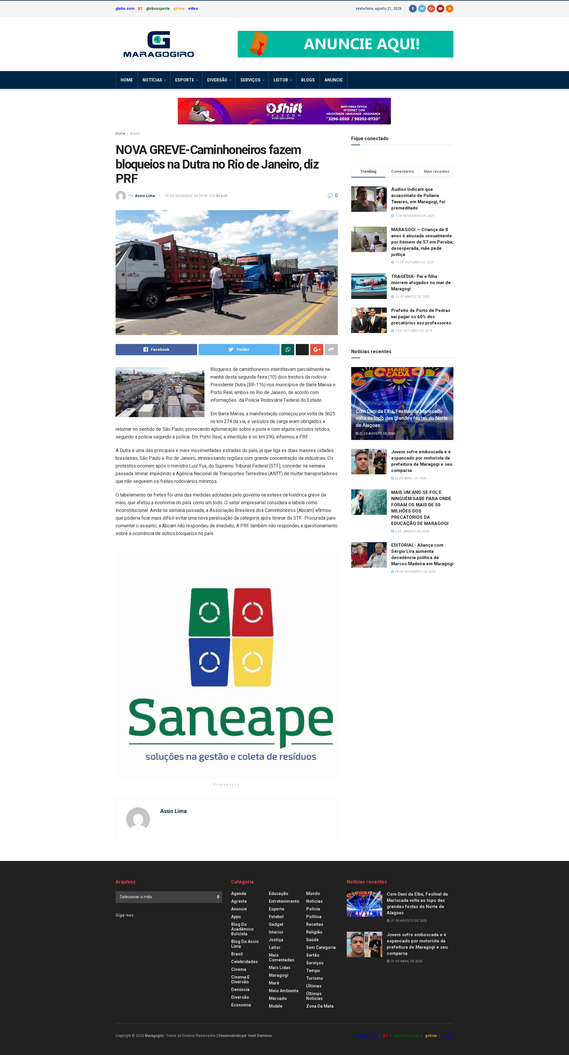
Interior (276, 932)
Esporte (184, 80)
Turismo (314, 978)
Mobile (275, 1006)
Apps (236, 916)
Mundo (313, 893)
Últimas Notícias (314, 996)
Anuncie (334, 80)
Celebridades (244, 961)
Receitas (314, 924)
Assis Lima (145, 195)
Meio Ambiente (283, 990)
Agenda (238, 893)
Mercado (278, 998)
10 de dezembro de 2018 (185, 195)
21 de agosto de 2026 (376, 434)
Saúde (312, 939)
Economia (241, 1005)
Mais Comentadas (281, 957)
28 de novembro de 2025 (414, 572)
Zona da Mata (320, 1006)
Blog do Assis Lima (245, 944)
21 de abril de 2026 (410, 478)
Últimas (314, 986)
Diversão (217, 80)
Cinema (238, 969)
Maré (274, 983)
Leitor (281, 80)
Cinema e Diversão (240, 979)
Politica (314, 916)
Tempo (313, 970)
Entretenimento (284, 901)
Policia (313, 909)
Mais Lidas (279, 967)
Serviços (250, 80)
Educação (278, 893)
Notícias (152, 80)
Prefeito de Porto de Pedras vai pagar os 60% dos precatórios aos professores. (421, 317)
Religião (314, 932)
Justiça (276, 939)
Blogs (308, 80)
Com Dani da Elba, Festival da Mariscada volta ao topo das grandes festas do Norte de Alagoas (402, 418)
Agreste (239, 901)
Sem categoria (321, 947)
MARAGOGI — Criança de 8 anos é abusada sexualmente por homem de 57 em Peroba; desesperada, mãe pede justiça (422, 242)
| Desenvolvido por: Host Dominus (244, 1036)
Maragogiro (154, 1036)
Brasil (135, 134)
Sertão (312, 955)
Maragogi (278, 975)
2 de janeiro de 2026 (411, 531)
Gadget (276, 924)
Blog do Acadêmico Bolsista (242, 929)
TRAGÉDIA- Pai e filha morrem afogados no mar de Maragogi (421, 283)
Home (127, 80)
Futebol (276, 916)
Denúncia (240, 989)
